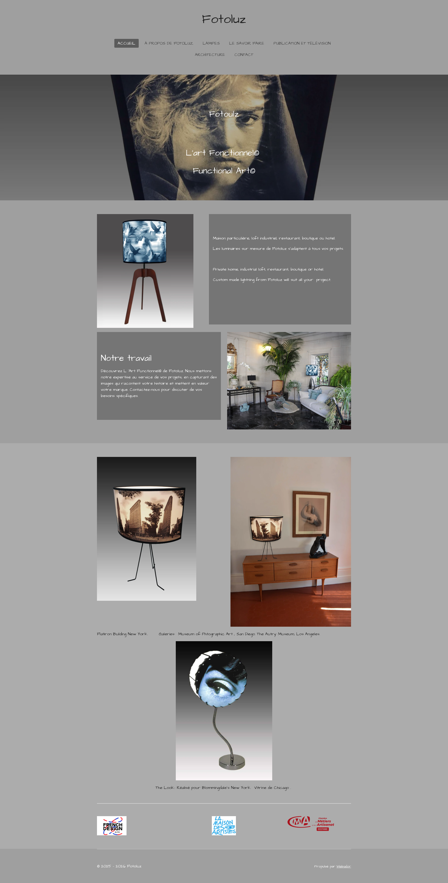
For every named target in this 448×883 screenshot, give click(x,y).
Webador (344, 866)
